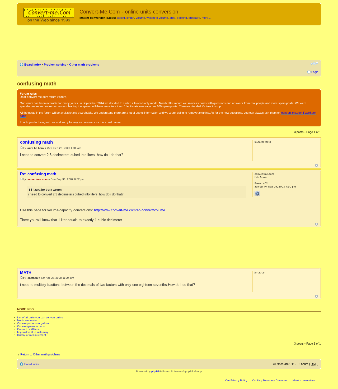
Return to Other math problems (40, 354)
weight (121, 17)
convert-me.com (37, 179)
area (172, 17)
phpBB (155, 371)
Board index (32, 64)
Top (316, 165)
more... (206, 17)
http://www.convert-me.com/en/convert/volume (129, 210)
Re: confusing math (38, 174)
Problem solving (55, 64)
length (130, 17)
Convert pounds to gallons (33, 323)
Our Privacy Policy (236, 380)
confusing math (37, 83)
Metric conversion (27, 320)
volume (140, 17)
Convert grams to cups (31, 326)
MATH (25, 272)
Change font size (314, 63)
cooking (182, 17)
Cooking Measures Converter (270, 380)
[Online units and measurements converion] (48, 14)
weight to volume (157, 17)
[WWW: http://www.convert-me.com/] (257, 193)
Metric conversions (304, 380)
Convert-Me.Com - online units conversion (128, 12)
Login (314, 72)
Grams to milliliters (28, 329)
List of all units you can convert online (40, 317)
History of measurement (31, 334)
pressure (194, 17)
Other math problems (84, 64)
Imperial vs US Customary (32, 332)
